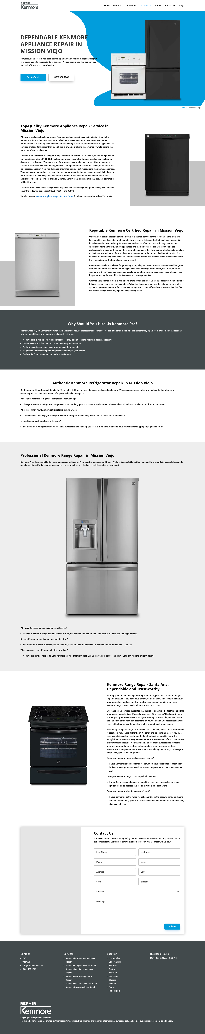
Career (158, 6)
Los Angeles (114, 958)
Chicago (112, 980)
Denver (112, 987)
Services (129, 6)
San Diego (113, 976)
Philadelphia (114, 991)
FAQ (24, 958)
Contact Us (170, 6)
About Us (117, 6)
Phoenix (112, 983)
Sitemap (26, 962)
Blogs (181, 6)
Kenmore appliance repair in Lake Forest (54, 196)
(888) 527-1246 (61, 77)
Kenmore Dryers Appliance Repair (81, 987)
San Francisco (115, 962)
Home (106, 6)
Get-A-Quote (33, 77)
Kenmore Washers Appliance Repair (81, 983)
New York (113, 973)
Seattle (112, 969)
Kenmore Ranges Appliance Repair (81, 965)
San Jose (113, 965)
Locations (144, 6)
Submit (172, 926)
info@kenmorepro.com (32, 965)
